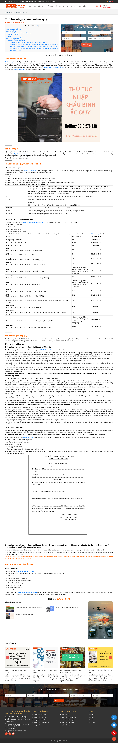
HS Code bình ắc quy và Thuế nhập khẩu (18, 33)
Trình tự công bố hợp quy (16, 40)
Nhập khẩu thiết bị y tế (40, 717)
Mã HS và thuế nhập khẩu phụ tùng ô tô (66, 607)
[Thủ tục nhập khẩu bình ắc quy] (10, 618)
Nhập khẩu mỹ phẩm (40, 714)
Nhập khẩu (49, 6)
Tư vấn (79, 6)
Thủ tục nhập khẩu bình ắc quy (24, 614)
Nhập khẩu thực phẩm (40, 720)
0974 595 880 (11, 728)
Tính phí (85, 44)
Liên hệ (85, 6)
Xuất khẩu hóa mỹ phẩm (69, 717)
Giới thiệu (41, 6)
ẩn (38, 26)
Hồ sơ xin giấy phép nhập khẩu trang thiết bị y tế (98, 671)
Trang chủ (32, 6)
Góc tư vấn (92, 722)
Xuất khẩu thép (66, 725)
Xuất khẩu (58, 6)
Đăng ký (57, 700)
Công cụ (72, 6)
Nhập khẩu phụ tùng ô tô (19, 12)
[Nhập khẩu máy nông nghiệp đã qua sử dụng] (10, 611)
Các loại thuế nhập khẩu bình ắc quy (20, 37)
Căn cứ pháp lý (11, 31)
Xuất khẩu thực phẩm (68, 722)
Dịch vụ (65, 6)
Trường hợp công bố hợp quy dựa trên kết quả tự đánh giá (29, 42)
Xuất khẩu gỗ (65, 714)
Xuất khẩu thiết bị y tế (68, 720)
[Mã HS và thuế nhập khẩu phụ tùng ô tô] (50, 611)
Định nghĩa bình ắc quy (13, 29)
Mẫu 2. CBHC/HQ (28, 437)
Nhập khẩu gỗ (38, 725)
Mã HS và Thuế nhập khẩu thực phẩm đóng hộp (43, 671)
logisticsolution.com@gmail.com (16, 731)
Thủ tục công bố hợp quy (14, 38)
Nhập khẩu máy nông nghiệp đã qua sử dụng (28, 607)
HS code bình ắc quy (15, 35)
